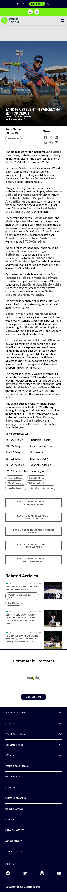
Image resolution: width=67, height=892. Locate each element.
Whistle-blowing (15, 798)
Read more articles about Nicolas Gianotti (33, 559)
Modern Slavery (14, 809)
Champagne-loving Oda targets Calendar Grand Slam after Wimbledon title (20, 619)
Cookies (10, 787)
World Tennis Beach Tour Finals (20, 596)
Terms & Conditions (16, 766)
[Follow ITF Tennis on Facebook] (8, 873)
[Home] (10, 20)
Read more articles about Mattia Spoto (33, 545)
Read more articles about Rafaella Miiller (33, 517)
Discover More (33, 697)
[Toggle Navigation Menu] (62, 20)
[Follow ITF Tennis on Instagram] (42, 873)
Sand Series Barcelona (42, 488)
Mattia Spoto (34, 483)
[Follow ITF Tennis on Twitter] (25, 873)
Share (52, 143)
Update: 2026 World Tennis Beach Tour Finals (21, 588)
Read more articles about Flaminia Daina (33, 502)
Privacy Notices (14, 830)
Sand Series (13, 138)
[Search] (48, 3)
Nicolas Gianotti (16, 488)
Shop (30, 11)
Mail (56, 142)
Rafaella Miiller (36, 478)
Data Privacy (12, 777)
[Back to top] (64, 885)
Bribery (9, 819)
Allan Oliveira (14, 483)
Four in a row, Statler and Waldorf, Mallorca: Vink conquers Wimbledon (21, 638)
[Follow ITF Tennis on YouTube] (59, 873)
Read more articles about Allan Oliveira (33, 531)
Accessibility (13, 841)
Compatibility (13, 852)
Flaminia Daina (15, 478)
